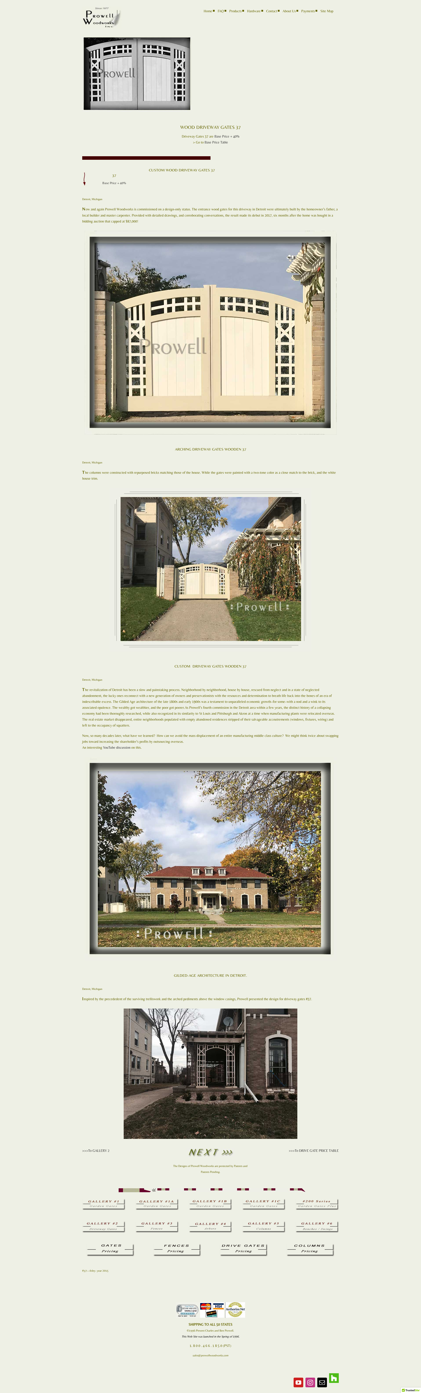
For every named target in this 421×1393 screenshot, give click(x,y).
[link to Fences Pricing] (177, 1245)
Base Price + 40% (226, 136)
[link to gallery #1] (103, 1200)
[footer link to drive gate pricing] (244, 1245)
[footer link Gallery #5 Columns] (263, 1223)
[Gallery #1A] (157, 1200)
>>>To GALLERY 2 (95, 1151)
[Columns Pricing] (310, 1245)
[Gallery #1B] (210, 1200)
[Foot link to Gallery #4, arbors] (210, 1223)
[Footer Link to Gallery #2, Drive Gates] (103, 1223)
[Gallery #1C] (263, 1200)
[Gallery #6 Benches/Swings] (317, 1223)
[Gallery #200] (317, 1200)
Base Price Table (216, 142)
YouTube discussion (116, 747)
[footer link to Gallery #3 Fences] (157, 1223)
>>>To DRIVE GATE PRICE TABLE (314, 1151)
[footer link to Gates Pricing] (110, 1245)
